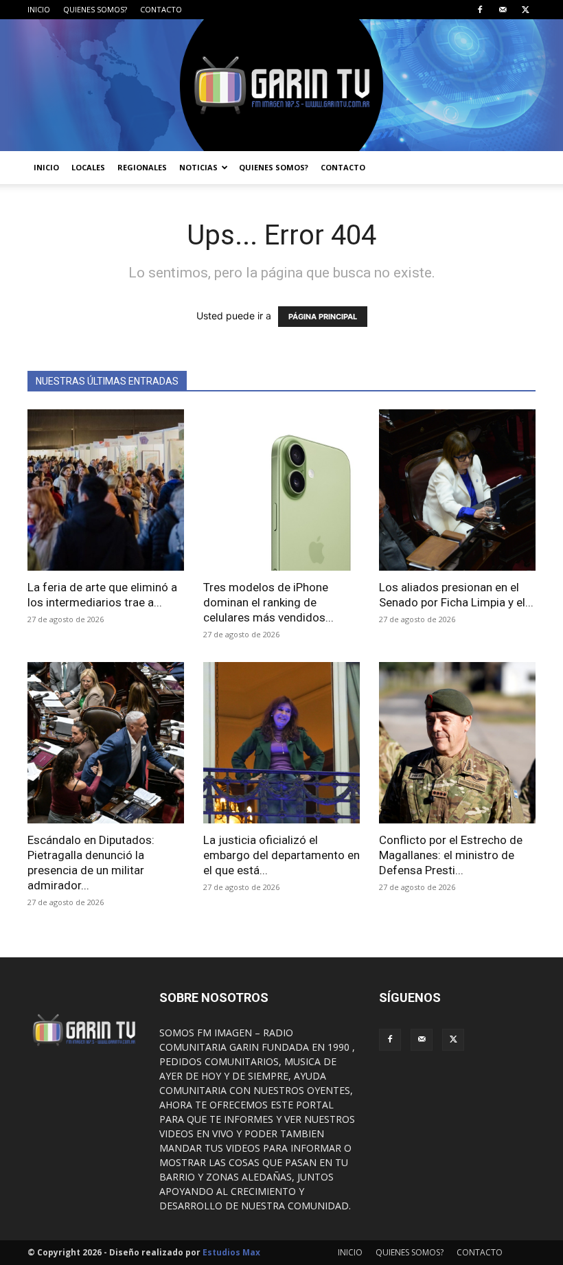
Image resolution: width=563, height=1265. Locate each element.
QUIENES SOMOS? (95, 9)
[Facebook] (480, 9)
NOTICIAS (198, 167)
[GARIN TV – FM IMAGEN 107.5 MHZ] (281, 85)
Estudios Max (231, 1252)
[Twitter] (525, 9)
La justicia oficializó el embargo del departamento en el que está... (281, 855)
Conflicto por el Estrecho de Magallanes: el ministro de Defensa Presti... (450, 855)
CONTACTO (161, 9)
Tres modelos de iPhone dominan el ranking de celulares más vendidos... (268, 602)
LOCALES (88, 167)
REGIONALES (142, 167)
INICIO (38, 9)
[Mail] (502, 9)
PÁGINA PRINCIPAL (322, 316)
